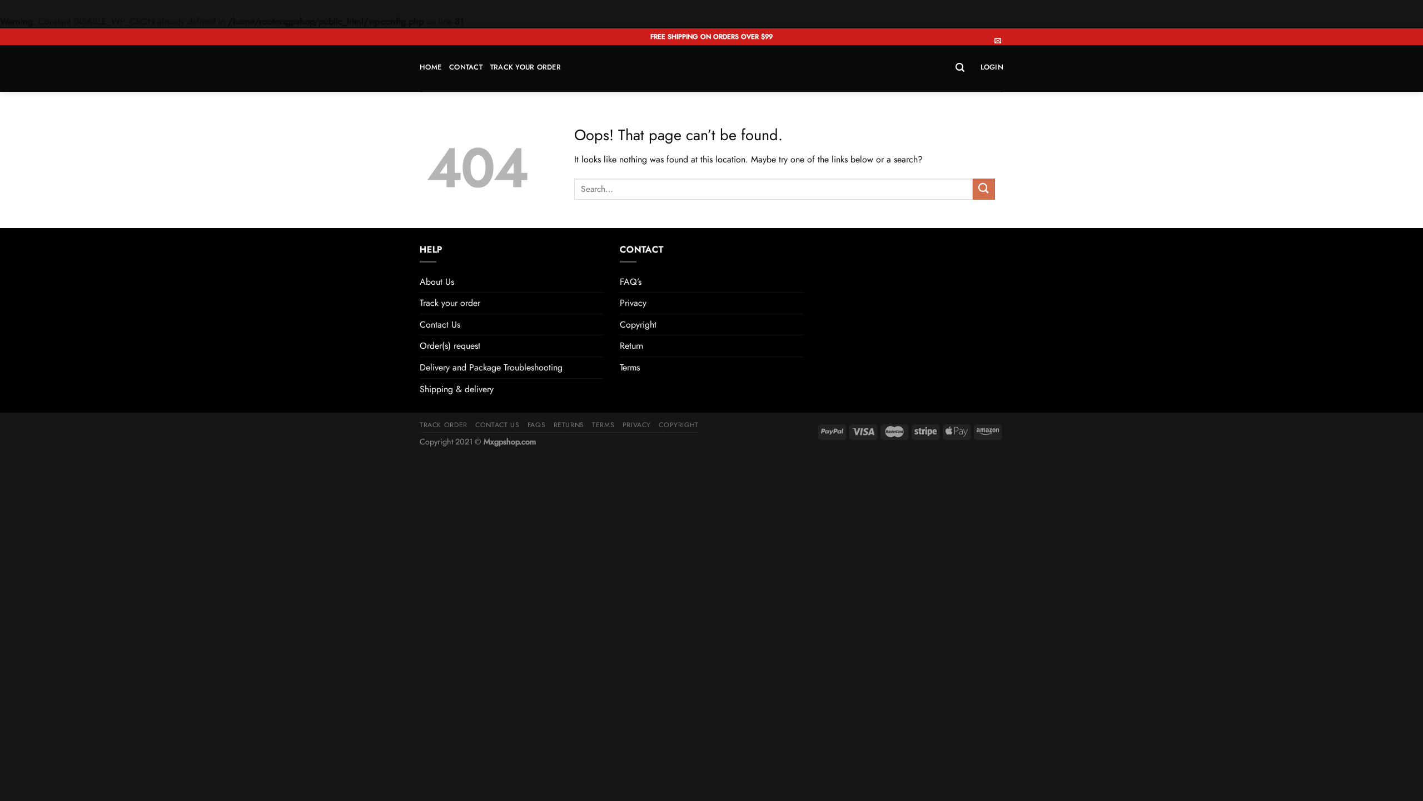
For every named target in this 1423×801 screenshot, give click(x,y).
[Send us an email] (997, 41)
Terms (630, 367)
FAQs (536, 425)
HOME (430, 67)
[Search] (960, 67)
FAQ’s (630, 281)
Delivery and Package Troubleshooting (491, 367)
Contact (465, 67)
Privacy (633, 302)
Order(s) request (450, 345)
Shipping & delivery (457, 389)
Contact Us (440, 324)
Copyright (638, 324)
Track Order (443, 425)
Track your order (525, 67)
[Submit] (984, 189)
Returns (569, 425)
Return (631, 345)
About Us (437, 281)
